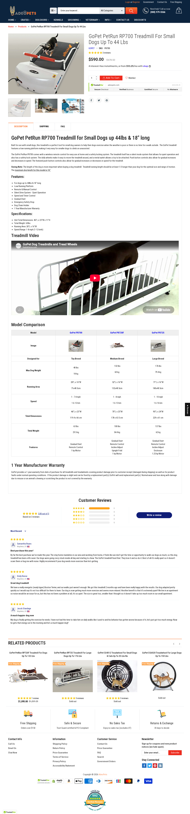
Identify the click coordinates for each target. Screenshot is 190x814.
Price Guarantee (60, 752)
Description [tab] (20, 126)
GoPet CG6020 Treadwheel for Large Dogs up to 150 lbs (162, 654)
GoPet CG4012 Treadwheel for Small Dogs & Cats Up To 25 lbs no (117, 654)
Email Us (12, 748)
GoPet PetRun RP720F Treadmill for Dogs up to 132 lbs (28, 654)
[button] (96, 52)
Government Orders (106, 761)
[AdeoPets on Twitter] (149, 765)
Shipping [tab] (44, 126)
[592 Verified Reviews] (95, 812)
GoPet (92, 48)
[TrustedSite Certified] (43, 781)
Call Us (11, 744)
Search (100, 757)
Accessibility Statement (64, 765)
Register (136, 2)
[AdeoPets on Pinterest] (155, 765)
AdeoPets (103, 774)
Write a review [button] (154, 515)
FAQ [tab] (63, 126)
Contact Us (162, 2)
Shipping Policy (60, 744)
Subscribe (175, 752)
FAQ (99, 752)
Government (148, 2)
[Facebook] (91, 100)
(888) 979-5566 (157, 12)
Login (127, 2)
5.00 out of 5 (43, 513)
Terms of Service (60, 757)
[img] (17, 539)
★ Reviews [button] (187, 409)
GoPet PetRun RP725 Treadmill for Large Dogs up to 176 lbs (72, 654)
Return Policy (59, 748)
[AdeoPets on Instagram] (160, 765)
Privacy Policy (59, 761)
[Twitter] (99, 100)
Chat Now (12, 752)
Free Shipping (176, 2)
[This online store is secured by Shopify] (57, 781)
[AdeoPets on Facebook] (144, 765)
